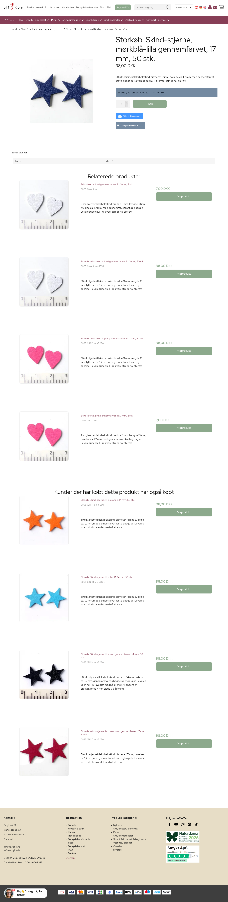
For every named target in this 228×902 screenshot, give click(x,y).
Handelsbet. (68, 7)
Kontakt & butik (44, 7)
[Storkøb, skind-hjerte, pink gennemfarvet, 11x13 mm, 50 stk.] (44, 367)
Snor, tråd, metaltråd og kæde (129, 839)
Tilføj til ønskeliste (129, 125)
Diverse (117, 849)
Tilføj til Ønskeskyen (132, 116)
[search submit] (168, 7)
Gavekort (151, 20)
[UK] (204, 7)
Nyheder (118, 825)
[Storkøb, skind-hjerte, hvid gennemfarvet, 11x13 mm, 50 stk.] (44, 290)
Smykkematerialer (123, 835)
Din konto (73, 853)
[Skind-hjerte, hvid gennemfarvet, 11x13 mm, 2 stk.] (44, 213)
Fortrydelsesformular (87, 7)
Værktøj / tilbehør (122, 842)
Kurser (57, 7)
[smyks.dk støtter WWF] (182, 837)
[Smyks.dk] (13, 7)
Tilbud (21, 20)
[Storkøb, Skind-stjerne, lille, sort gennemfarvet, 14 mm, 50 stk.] (44, 683)
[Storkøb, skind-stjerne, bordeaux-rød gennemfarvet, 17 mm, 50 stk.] (44, 760)
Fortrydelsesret (76, 846)
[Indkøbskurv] (221, 7)
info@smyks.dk (12, 850)
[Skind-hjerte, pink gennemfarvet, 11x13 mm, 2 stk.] (44, 444)
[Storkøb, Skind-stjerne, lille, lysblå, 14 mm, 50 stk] (44, 606)
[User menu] (210, 8)
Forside (30, 7)
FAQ (109, 7)
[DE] (200, 7)
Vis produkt (184, 196)
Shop (102, 7)
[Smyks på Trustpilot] (182, 854)
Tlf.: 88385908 (12, 846)
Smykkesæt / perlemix (125, 828)
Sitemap (70, 857)
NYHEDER (10, 20)
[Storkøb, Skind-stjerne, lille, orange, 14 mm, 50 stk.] (44, 529)
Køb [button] (150, 104)
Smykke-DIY (123, 7)
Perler (116, 832)
